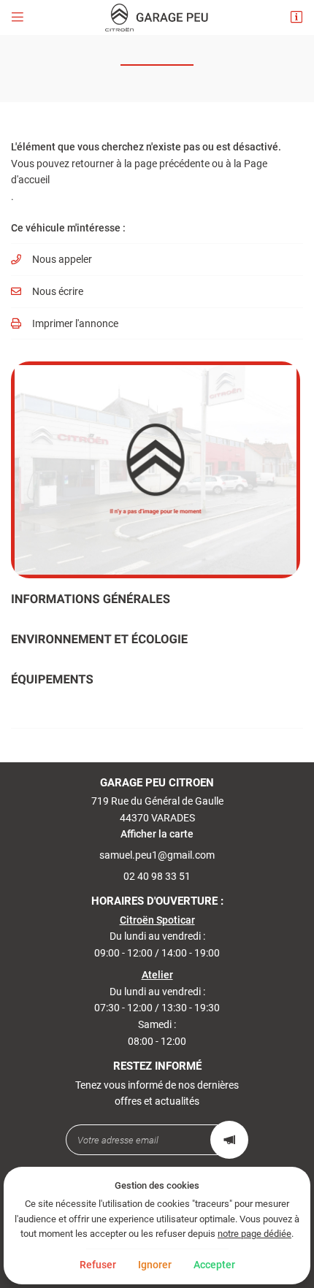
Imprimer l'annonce (75, 323)
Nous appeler (62, 259)
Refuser (98, 1264)
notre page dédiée (254, 1233)
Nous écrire (57, 291)
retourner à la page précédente (141, 163)
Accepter (214, 1264)
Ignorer (155, 1264)
